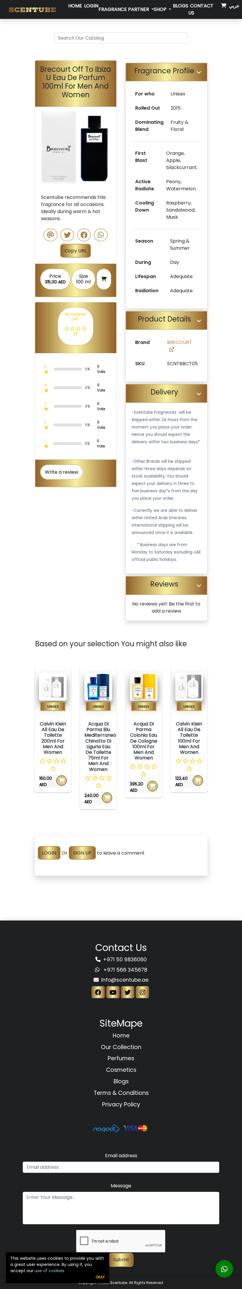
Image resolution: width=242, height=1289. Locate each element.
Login (91, 5)
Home (75, 5)
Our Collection (121, 1047)
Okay (100, 1277)
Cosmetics (121, 1070)
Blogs (180, 5)
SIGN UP (82, 853)
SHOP (161, 9)
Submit (121, 1259)
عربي (234, 5)
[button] (41, 147)
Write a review (61, 472)
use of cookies (49, 1271)
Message (121, 1185)
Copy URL (75, 250)
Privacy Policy (121, 1104)
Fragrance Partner (124, 9)
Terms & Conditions (121, 1093)
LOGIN (49, 853)
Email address (121, 1155)
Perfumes (121, 1058)
